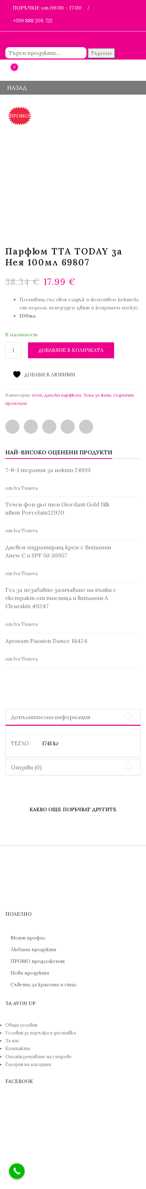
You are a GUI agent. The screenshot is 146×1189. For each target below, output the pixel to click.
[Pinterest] (68, 427)
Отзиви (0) (26, 767)
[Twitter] (31, 427)
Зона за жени (97, 395)
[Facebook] (12, 427)
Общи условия (21, 1025)
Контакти (17, 1048)
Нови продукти (30, 973)
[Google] (86, 427)
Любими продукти (33, 949)
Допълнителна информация (50, 716)
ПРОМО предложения (38, 961)
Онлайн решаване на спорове (38, 1057)
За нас (12, 1041)
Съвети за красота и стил (44, 984)
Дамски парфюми (62, 395)
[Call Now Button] (17, 1171)
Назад (16, 87)
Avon (37, 395)
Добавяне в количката (71, 350)
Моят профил (28, 938)
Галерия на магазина (28, 1064)
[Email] (49, 427)
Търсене (101, 53)
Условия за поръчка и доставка (40, 1033)
